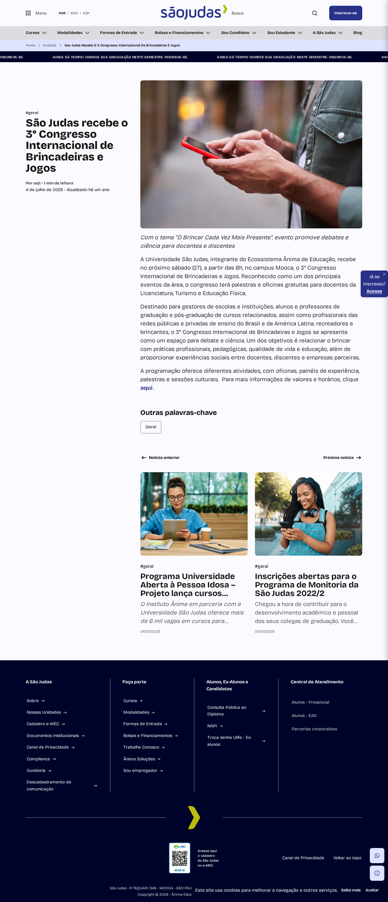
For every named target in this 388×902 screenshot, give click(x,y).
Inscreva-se (345, 13)
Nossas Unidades (44, 712)
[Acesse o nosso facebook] (28, 858)
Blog (357, 32)
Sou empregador (140, 770)
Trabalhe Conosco (141, 747)
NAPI (212, 726)
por (62, 13)
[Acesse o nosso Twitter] (86, 858)
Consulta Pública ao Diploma (226, 711)
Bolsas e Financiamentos (179, 32)
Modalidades (69, 32)
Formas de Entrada (118, 32)
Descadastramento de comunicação (49, 785)
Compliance (38, 759)
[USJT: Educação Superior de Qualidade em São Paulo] (194, 13)
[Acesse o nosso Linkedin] (57, 858)
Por (49, 183)
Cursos (32, 32)
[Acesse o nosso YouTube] (101, 858)
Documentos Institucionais (53, 735)
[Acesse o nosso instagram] (42, 858)
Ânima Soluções (139, 759)
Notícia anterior (164, 457)
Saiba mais (351, 890)
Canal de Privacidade (48, 747)
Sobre (33, 700)
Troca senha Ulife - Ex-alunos (229, 741)
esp (86, 13)
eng (74, 13)
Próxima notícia (338, 457)
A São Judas (324, 32)
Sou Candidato (235, 32)
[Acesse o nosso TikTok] (71, 858)
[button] (377, 855)
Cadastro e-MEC (43, 723)
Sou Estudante (281, 32)
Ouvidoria (36, 770)
